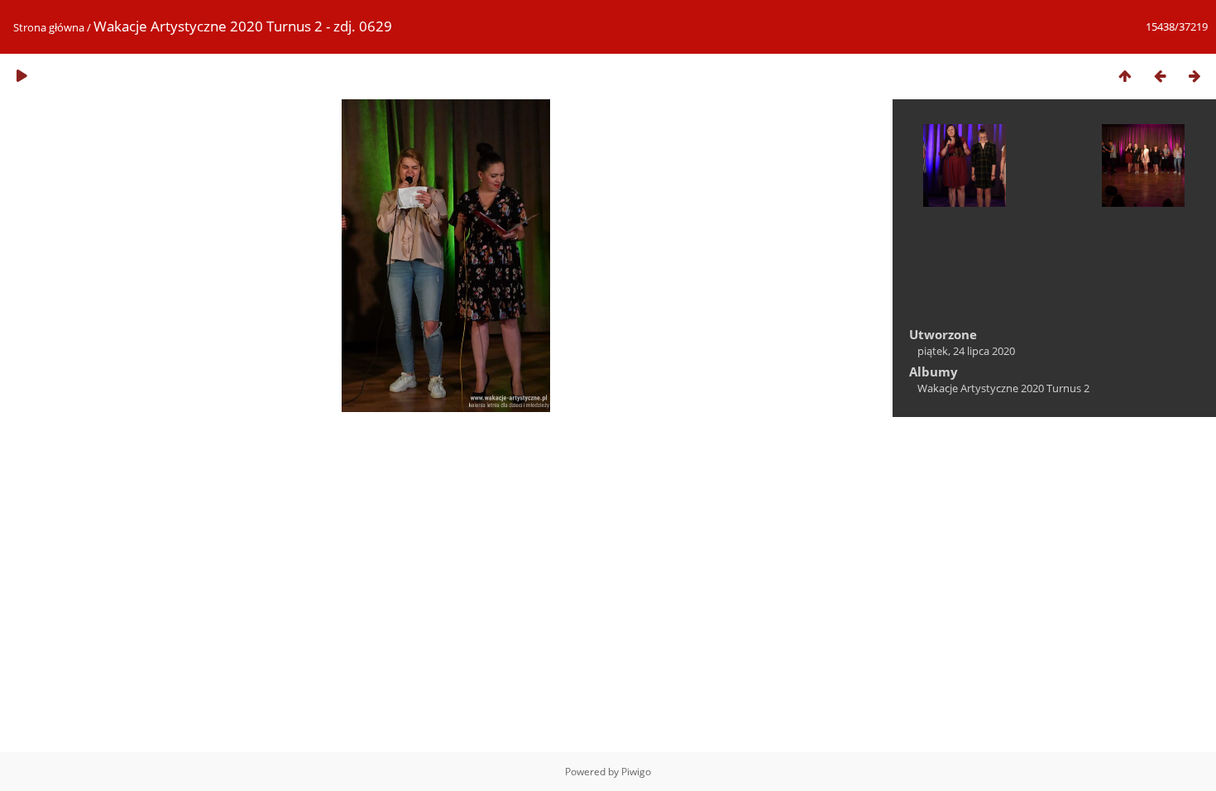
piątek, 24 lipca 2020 (966, 350)
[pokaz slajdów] (21, 75)
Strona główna (48, 27)
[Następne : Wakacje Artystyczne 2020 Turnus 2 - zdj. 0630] (1194, 75)
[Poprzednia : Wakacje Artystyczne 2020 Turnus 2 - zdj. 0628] (1159, 75)
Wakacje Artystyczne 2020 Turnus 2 (1003, 388)
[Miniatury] (1125, 75)
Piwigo (636, 772)
